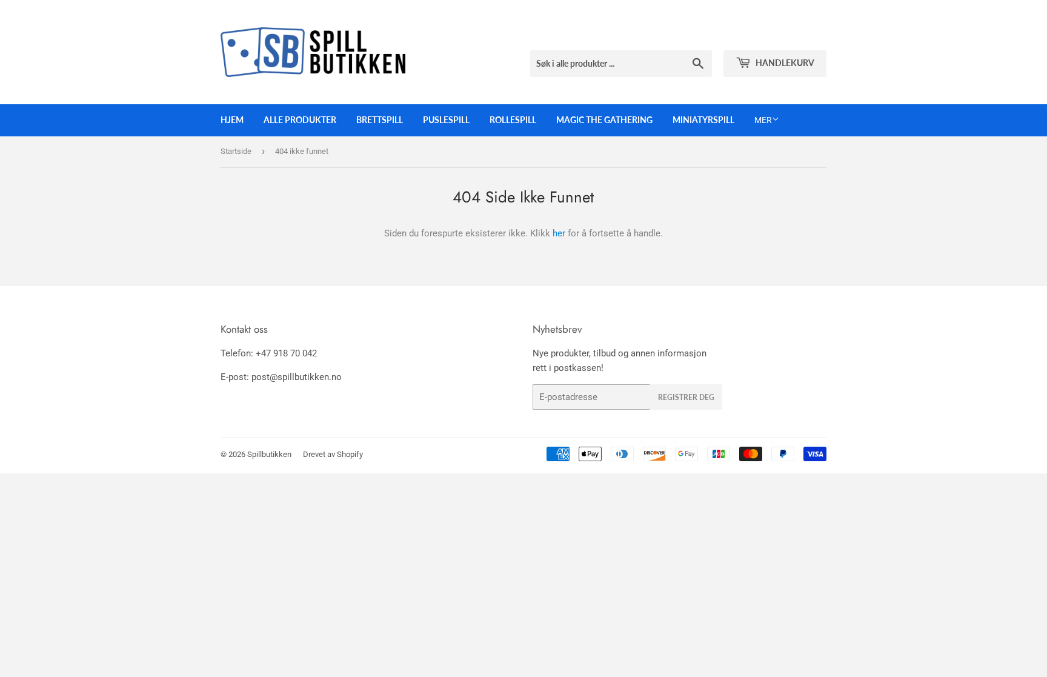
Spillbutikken (269, 454)
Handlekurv (784, 63)
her (559, 233)
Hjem (232, 120)
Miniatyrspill (703, 120)
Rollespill (513, 120)
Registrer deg (686, 397)
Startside (236, 151)
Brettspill (379, 120)
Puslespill (446, 120)
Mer (763, 120)
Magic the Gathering (604, 120)
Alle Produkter (300, 120)
